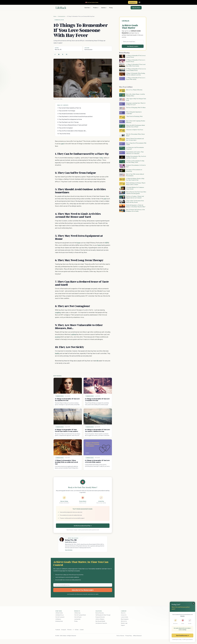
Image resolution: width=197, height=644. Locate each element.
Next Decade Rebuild (100, 621)
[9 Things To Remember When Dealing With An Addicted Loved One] (68, 447)
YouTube (76, 629)
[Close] (139, 2)
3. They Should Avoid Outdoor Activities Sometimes (72, 113)
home (99, 245)
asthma (73, 334)
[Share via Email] (66, 54)
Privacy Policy (128, 635)
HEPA (107, 243)
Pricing (111, 7)
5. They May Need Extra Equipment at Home (70, 119)
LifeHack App (77, 612)
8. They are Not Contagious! (65, 128)
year (105, 198)
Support (123, 625)
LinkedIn (81, 629)
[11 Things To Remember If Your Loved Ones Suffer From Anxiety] (68, 416)
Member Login (124, 623)
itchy (101, 158)
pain (62, 143)
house (78, 243)
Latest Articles (124, 617)
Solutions (103, 7)
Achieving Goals (59, 621)
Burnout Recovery (100, 612)
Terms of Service (120, 635)
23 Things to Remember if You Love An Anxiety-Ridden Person (97, 430)
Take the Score (136, 7)
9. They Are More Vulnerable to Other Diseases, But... (72, 130)
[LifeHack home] (60, 7)
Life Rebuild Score (59, 615)
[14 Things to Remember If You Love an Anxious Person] (68, 386)
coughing (58, 312)
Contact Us (123, 615)
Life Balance (58, 619)
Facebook (57, 629)
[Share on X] (62, 54)
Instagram (63, 629)
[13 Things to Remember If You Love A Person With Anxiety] (98, 447)
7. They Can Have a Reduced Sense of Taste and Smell (72, 125)
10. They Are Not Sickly (64, 133)
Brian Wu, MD (58, 49)
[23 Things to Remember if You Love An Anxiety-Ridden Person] (98, 416)
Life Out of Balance (100, 619)
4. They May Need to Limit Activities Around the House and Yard (75, 116)
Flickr (61, 99)
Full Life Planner (77, 617)
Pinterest (69, 629)
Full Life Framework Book (80, 615)
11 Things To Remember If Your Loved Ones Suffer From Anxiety (66, 430)
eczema (57, 337)
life (97, 361)
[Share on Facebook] (55, 54)
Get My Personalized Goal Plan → (83, 525)
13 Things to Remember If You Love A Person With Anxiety (97, 461)
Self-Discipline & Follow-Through (103, 615)
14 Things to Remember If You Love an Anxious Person (67, 399)
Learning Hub (77, 619)
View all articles (68, 550)
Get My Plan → (132, 2)
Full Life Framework (59, 617)
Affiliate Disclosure (137, 635)
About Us (123, 612)
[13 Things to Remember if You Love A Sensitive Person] (98, 386)
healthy (57, 353)
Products (95, 7)
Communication (61, 16)
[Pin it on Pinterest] (58, 54)
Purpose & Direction (100, 617)
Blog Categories (124, 619)
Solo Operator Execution (101, 623)
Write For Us (124, 621)
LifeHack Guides (59, 612)
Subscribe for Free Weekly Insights (83, 590)
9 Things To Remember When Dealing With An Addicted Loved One (66, 462)
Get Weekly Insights (132, 46)
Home (54, 16)
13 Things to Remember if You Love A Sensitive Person (97, 399)
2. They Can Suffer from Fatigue (66, 110)
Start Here (87, 7)
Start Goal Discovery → (182, 635)
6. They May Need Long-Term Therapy (68, 122)
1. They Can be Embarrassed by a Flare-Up (69, 108)
